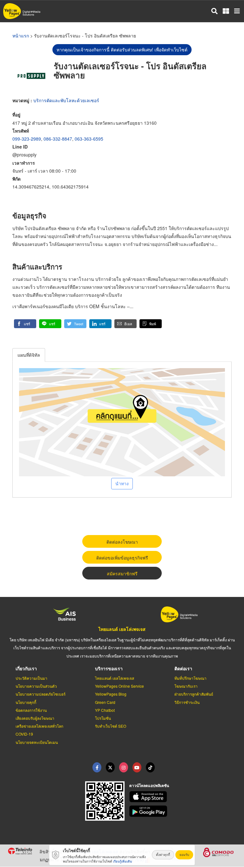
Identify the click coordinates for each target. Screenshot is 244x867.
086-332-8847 (58, 139)
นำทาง (122, 483)
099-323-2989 (26, 139)
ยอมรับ (184, 854)
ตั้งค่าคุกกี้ (163, 854)
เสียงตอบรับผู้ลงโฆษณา (35, 718)
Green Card (105, 702)
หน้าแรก (20, 35)
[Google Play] (183, 811)
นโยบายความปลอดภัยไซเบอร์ (40, 694)
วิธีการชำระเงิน (187, 702)
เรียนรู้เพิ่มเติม (122, 861)
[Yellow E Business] (96, 767)
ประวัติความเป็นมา (31, 678)
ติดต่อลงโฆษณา (122, 542)
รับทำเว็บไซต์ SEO (110, 726)
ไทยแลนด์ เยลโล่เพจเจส (122, 629)
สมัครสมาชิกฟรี (122, 573)
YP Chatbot (105, 710)
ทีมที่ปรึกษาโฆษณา (190, 678)
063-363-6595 (89, 139)
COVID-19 (24, 734)
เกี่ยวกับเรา (26, 668)
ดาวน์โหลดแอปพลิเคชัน (149, 785)
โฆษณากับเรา (186, 686)
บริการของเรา (109, 668)
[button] (25, 323)
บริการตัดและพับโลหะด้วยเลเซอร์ (66, 100)
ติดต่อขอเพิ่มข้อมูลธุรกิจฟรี (122, 557)
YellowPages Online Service (119, 686)
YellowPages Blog (110, 694)
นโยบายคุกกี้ (26, 702)
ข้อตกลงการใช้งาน (31, 710)
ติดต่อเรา (183, 668)
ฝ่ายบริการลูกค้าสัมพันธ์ (193, 694)
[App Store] (183, 797)
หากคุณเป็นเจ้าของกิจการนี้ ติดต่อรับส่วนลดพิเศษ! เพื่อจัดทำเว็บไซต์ (122, 49)
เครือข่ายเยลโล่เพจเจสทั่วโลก (39, 726)
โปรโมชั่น (103, 718)
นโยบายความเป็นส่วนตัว (36, 686)
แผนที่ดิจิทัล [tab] (28, 355)
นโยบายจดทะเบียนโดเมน (37, 742)
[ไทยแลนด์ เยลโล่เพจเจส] (110, 767)
